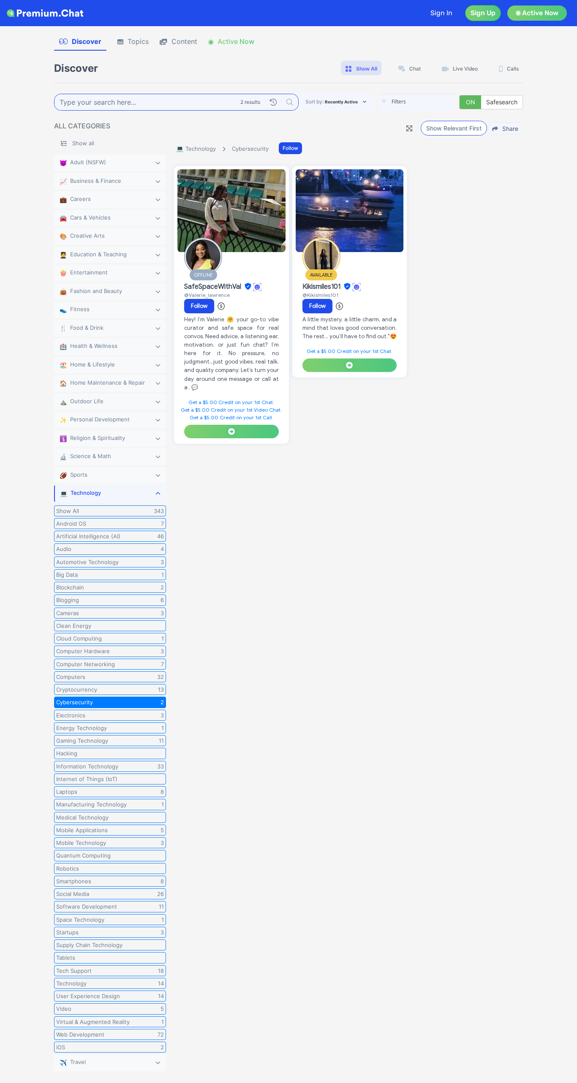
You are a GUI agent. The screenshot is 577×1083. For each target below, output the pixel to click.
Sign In (441, 13)
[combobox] (417, 102)
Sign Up (483, 13)
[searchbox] (430, 102)
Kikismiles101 (322, 286)
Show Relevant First (454, 128)
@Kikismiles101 (320, 295)
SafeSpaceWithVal (213, 286)
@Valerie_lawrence (207, 295)
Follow (290, 148)
